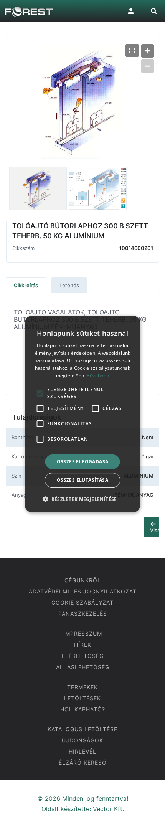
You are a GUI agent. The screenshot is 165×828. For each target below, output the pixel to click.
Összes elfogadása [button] (83, 461)
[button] (82, 499)
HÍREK (82, 644)
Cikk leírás (26, 285)
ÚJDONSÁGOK (82, 740)
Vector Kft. (108, 809)
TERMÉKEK (82, 687)
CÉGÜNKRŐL (82, 580)
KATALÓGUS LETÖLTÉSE (82, 729)
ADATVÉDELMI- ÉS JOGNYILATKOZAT (83, 591)
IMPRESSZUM (82, 633)
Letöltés (69, 285)
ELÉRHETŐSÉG (83, 656)
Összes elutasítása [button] (82, 480)
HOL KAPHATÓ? (82, 709)
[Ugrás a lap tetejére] (153, 816)
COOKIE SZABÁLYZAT (82, 602)
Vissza (154, 530)
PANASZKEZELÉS (82, 613)
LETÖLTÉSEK (82, 698)
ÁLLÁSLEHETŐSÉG (82, 667)
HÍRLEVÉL (82, 751)
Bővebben (98, 375)
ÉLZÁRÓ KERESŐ (83, 762)
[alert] (82, 414)
